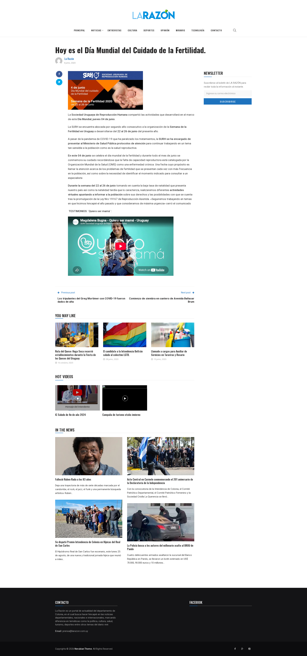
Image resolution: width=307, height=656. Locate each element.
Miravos (180, 30)
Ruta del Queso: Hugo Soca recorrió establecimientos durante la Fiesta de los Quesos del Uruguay (75, 354)
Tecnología (197, 30)
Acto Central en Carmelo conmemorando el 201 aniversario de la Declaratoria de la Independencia (160, 481)
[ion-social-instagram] (249, 648)
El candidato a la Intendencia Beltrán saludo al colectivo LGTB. (123, 353)
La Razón (69, 59)
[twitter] (59, 82)
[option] (77, 401)
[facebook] (59, 74)
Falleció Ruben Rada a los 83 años (73, 479)
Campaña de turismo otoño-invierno (121, 415)
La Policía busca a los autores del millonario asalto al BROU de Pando (160, 547)
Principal (79, 30)
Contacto (216, 30)
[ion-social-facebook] (235, 648)
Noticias (96, 30)
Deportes (149, 30)
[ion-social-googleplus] (242, 648)
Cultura (132, 30)
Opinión (165, 30)
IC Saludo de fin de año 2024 (70, 415)
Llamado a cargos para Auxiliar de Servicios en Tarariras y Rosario (169, 353)
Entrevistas (114, 30)
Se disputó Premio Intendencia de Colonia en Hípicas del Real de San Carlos (87, 543)
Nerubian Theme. (83, 649)
